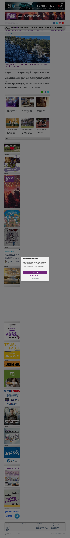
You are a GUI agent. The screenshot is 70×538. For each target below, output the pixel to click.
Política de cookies (42, 268)
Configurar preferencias (35, 275)
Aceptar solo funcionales (35, 278)
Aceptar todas (35, 272)
